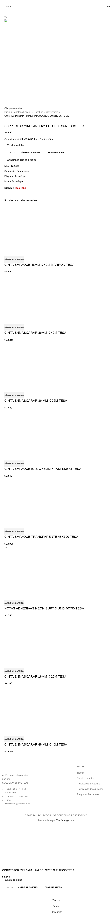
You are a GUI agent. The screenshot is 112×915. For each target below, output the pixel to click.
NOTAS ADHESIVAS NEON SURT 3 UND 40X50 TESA (44, 608)
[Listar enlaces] (18, 785)
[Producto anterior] (5, 119)
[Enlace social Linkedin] (17, 196)
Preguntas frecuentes (88, 794)
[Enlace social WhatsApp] (20, 196)
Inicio (7, 112)
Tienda (80, 773)
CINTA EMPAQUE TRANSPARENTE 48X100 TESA (41, 536)
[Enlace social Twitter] (10, 196)
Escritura (39, 112)
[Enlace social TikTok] (59, 2)
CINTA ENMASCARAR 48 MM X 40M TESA (35, 744)
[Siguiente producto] (11, 119)
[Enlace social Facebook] (52, 2)
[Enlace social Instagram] (56, 2)
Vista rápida (8, 252)
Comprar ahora (55, 153)
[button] (14, 259)
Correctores (52, 112)
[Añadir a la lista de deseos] (16, 252)
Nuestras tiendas (85, 778)
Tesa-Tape (20, 176)
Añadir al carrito (30, 153)
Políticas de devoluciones (90, 789)
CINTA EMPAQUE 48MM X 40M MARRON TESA (39, 264)
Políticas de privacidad (88, 783)
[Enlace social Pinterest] (13, 196)
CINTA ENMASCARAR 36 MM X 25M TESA (35, 400)
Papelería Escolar (22, 112)
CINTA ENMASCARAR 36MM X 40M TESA (35, 332)
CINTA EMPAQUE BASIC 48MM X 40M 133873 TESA (42, 468)
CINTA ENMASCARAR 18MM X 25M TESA (35, 676)
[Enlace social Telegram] (23, 196)
